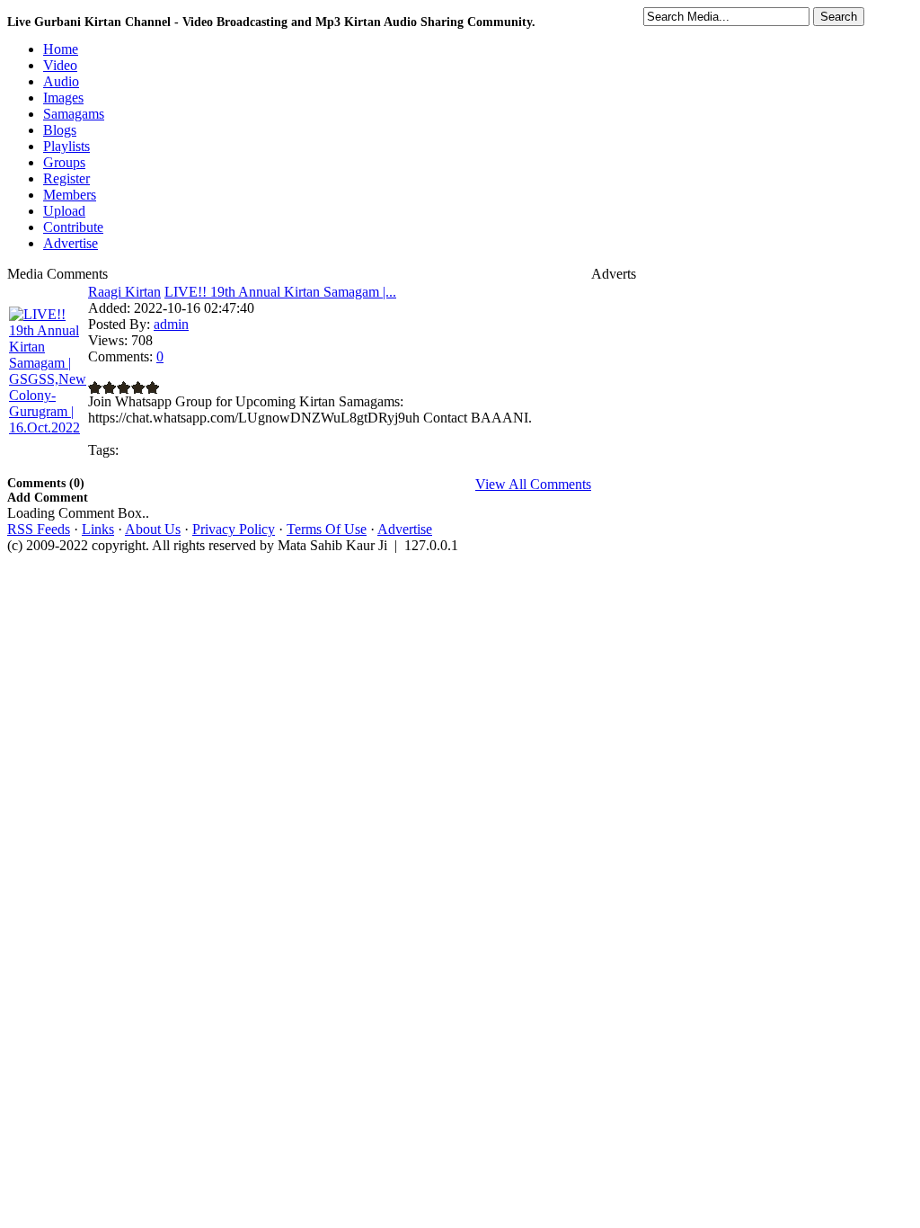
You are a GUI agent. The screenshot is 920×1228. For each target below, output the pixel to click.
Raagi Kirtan (124, 291)
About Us (153, 529)
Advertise (404, 529)
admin (171, 324)
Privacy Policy (233, 529)
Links (98, 529)
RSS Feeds (38, 529)
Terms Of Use (327, 529)
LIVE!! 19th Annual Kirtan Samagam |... (280, 291)
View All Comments (533, 484)
